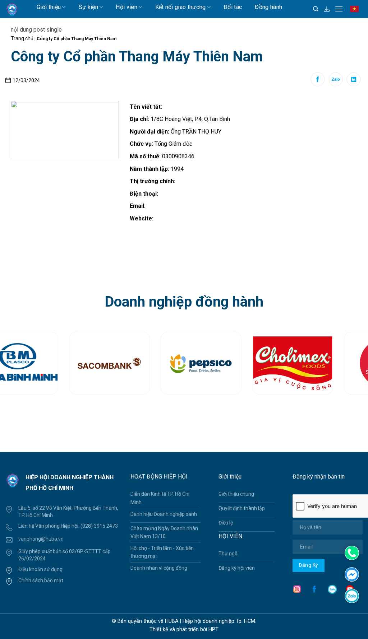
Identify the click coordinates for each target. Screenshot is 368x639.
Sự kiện (88, 7)
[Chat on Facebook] (352, 573)
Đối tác (233, 7)
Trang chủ (22, 38)
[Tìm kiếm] (315, 9)
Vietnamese (356, 12)
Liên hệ (89, 21)
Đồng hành (268, 7)
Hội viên (126, 7)
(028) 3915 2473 (99, 526)
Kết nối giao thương (180, 7)
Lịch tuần (55, 21)
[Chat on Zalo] (352, 595)
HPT (213, 629)
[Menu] (339, 9)
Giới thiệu (49, 7)
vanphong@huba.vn (41, 539)
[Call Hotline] (352, 553)
